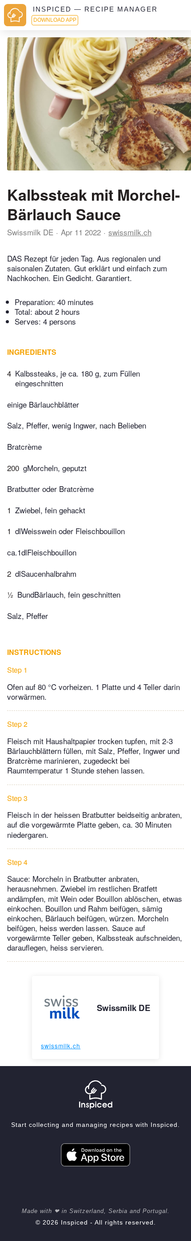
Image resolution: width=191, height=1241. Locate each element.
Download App (54, 20)
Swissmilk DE (30, 232)
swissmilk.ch (129, 232)
